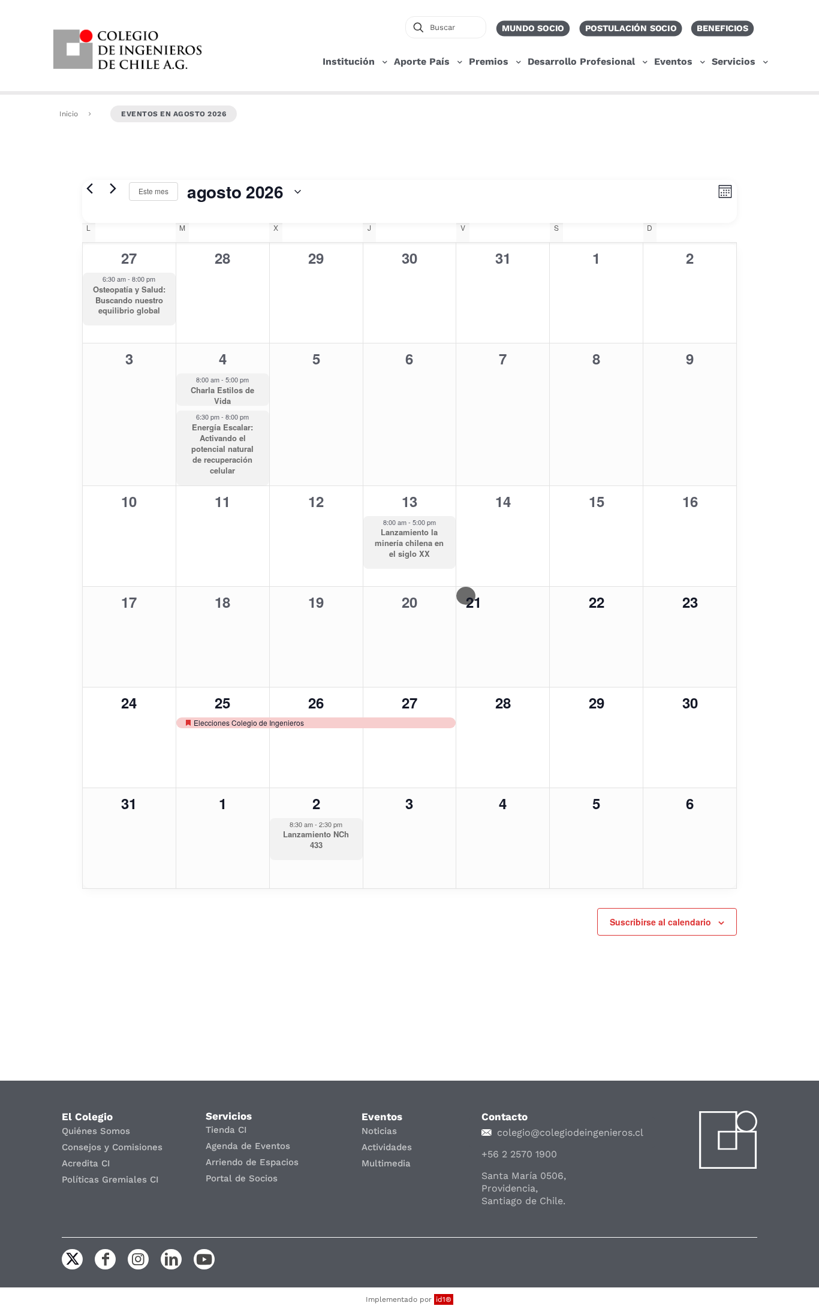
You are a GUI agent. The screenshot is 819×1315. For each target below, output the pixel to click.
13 (409, 501)
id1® (443, 1299)
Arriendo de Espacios (252, 1162)
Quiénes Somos (96, 1131)
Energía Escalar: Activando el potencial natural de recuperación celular (222, 448)
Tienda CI (226, 1129)
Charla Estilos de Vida (222, 395)
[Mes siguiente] (113, 189)
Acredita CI (86, 1163)
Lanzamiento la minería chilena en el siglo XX (409, 542)
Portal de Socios (242, 1178)
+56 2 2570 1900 (519, 1154)
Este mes (153, 191)
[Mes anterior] (89, 189)
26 (316, 702)
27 (129, 258)
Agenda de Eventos (248, 1146)
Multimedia (386, 1163)
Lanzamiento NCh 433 (316, 839)
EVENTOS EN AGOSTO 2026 (173, 114)
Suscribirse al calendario (660, 922)
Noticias (379, 1131)
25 (222, 702)
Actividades (387, 1147)
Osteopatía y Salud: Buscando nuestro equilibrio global (129, 299)
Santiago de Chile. (523, 1201)
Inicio (68, 114)
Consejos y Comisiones (112, 1147)
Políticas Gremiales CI (110, 1179)
